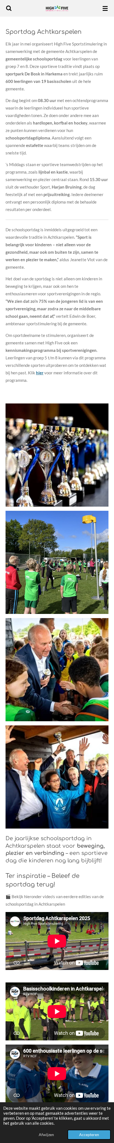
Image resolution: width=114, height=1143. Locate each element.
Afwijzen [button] (46, 1134)
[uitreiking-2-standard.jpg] (57, 669)
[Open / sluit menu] (105, 8)
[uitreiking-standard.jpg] (57, 777)
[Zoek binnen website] (9, 8)
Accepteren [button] (89, 1134)
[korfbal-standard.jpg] (57, 562)
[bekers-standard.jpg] (57, 455)
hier (39, 372)
